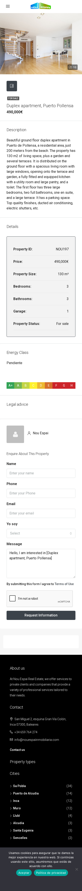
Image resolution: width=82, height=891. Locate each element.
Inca (16, 801)
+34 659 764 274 (25, 732)
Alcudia (18, 823)
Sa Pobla (19, 786)
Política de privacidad (51, 872)
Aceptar (24, 872)
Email (11, 504)
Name (11, 464)
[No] (76, 869)
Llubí (16, 815)
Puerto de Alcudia (26, 793)
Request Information (41, 615)
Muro (17, 808)
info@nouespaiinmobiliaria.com (36, 740)
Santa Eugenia (23, 830)
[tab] (12, 86)
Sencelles (20, 838)
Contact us (17, 750)
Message (14, 544)
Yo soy (12, 524)
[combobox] (41, 533)
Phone (12, 484)
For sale (13, 98)
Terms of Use (64, 584)
